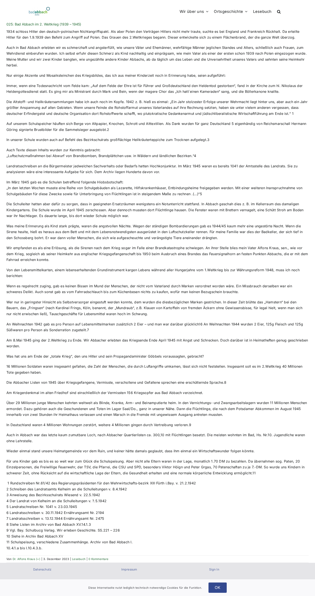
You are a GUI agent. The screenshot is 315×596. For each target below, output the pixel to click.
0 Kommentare (98, 559)
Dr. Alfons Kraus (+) (26, 559)
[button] (279, 11)
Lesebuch (79, 559)
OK (217, 587)
